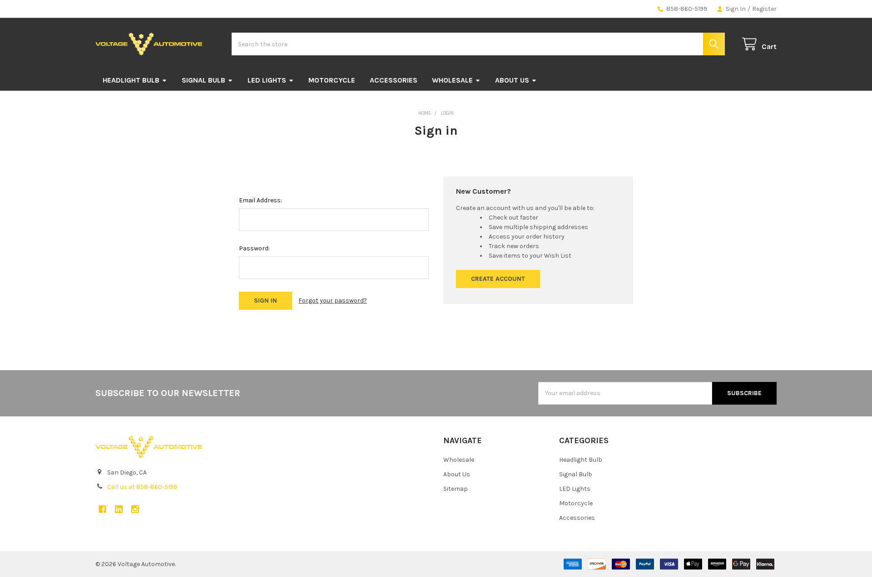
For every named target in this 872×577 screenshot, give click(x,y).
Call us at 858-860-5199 (142, 487)
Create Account (498, 279)
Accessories (393, 80)
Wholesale (452, 80)
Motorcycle (331, 80)
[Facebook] (102, 509)
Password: (254, 248)
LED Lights (267, 80)
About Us (512, 80)
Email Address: (260, 200)
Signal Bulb (203, 80)
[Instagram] (135, 509)
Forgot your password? (332, 300)
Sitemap (455, 489)
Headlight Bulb (131, 80)
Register (764, 9)
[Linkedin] (119, 509)
